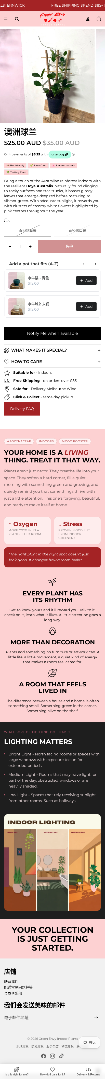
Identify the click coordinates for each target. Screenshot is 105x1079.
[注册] (96, 1017)
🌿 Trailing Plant (16, 172)
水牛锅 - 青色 (38, 278)
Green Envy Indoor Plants (58, 1039)
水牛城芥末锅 (38, 304)
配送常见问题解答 (18, 987)
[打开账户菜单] (87, 18)
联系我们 (11, 981)
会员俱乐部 (13, 993)
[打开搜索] (16, 18)
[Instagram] (52, 1056)
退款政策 (22, 1046)
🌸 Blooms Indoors (63, 165)
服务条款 (52, 1046)
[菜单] (6, 19)
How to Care (26, 361)
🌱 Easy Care (38, 165)
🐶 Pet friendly (15, 165)
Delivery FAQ (22, 408)
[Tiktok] (61, 1056)
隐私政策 (37, 1046)
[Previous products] (84, 264)
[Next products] (95, 264)
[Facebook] (44, 1056)
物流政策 (67, 1046)
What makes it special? (39, 350)
